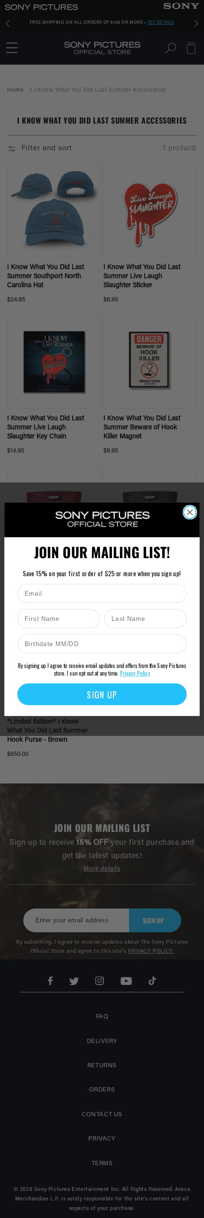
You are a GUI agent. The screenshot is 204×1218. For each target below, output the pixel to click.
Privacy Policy (135, 673)
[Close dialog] (190, 512)
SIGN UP (102, 693)
